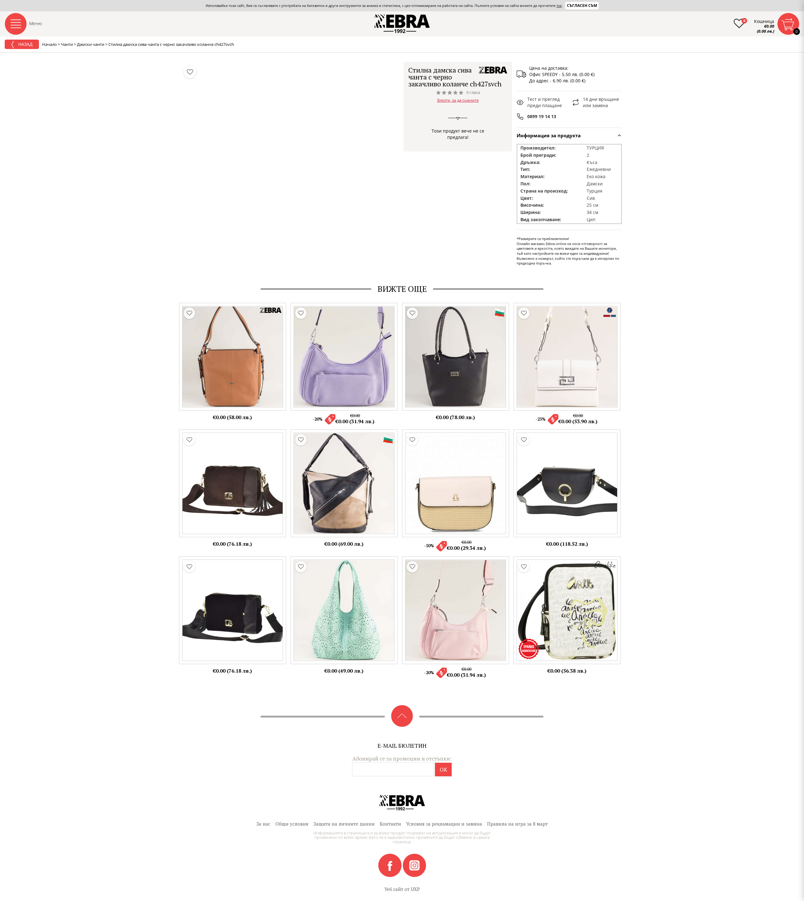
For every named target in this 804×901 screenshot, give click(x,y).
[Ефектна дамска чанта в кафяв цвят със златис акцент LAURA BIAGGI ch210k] (232, 483)
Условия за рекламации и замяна (444, 824)
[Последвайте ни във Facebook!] (390, 865)
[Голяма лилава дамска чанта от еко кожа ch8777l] (344, 357)
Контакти (390, 824)
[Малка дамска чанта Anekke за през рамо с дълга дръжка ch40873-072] (567, 610)
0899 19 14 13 (541, 116)
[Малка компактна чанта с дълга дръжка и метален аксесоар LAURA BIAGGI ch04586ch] (567, 483)
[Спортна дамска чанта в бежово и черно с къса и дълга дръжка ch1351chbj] (344, 483)
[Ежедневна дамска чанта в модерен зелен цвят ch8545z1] (344, 610)
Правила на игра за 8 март (517, 824)
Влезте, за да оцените (458, 100)
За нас (263, 824)
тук (559, 5)
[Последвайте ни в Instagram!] (414, 865)
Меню (35, 23)
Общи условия (291, 824)
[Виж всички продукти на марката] (493, 70)
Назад (25, 44)
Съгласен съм (582, 5)
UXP (415, 889)
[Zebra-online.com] (402, 24)
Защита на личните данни (344, 824)
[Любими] (190, 72)
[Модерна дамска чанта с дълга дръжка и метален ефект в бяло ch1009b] (567, 357)
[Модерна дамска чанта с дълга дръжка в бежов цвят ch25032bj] (455, 483)
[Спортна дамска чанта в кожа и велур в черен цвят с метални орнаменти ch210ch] (232, 610)
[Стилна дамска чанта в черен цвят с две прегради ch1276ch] (455, 357)
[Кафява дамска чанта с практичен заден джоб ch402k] (232, 357)
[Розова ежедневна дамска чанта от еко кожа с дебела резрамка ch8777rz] (455, 610)
